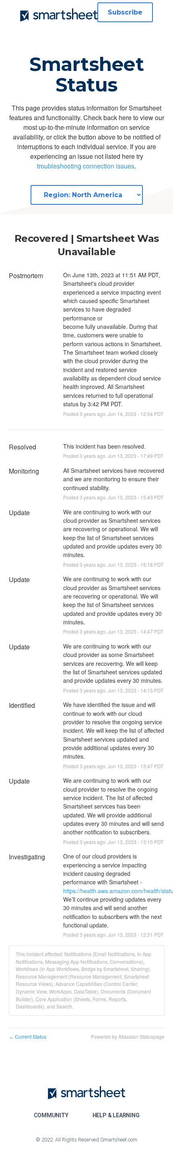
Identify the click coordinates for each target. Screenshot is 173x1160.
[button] (125, 12)
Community (51, 1115)
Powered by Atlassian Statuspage (128, 1036)
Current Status (27, 1036)
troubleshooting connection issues (85, 165)
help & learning (116, 1115)
